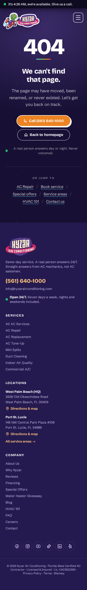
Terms (48, 573)
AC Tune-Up (15, 343)
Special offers (24, 194)
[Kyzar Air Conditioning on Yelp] (70, 546)
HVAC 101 (31, 201)
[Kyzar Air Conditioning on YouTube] (38, 546)
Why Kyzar (14, 470)
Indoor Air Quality (19, 363)
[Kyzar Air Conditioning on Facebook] (17, 546)
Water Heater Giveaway (24, 496)
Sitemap (59, 573)
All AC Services (17, 324)
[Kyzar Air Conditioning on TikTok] (49, 546)
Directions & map (24, 408)
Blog (9, 502)
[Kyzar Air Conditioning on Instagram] (27, 546)
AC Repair (25, 186)
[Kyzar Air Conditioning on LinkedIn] (59, 546)
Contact (12, 528)
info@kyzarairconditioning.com (29, 289)
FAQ (9, 515)
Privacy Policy (32, 573)
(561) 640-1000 (26, 281)
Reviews (12, 476)
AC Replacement (18, 337)
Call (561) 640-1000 (46, 121)
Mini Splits (13, 350)
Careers (12, 522)
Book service (52, 186)
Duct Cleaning (16, 356)
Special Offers (16, 489)
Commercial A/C (18, 369)
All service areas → (20, 441)
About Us (12, 463)
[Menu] (78, 17)
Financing (13, 483)
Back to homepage (46, 134)
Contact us (55, 201)
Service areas (55, 194)
